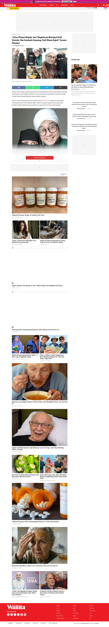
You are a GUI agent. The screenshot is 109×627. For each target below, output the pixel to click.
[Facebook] (87, 8)
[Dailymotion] (96, 8)
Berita (23, 34)
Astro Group (97, 623)
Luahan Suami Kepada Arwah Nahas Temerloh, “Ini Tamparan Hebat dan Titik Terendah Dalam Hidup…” (84, 126)
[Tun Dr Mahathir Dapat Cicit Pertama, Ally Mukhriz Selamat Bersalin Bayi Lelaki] (84, 73)
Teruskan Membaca (39, 157)
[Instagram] (89, 8)
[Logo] (10, 5)
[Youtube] (94, 8)
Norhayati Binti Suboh (18, 45)
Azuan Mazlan (46, 100)
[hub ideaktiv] (104, 4)
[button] (98, 5)
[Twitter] (91, 8)
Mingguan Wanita (16, 34)
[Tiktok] (92, 8)
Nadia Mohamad (75, 89)
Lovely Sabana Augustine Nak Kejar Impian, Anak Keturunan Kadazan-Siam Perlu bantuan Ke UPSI (84, 104)
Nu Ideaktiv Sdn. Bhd (85, 623)
